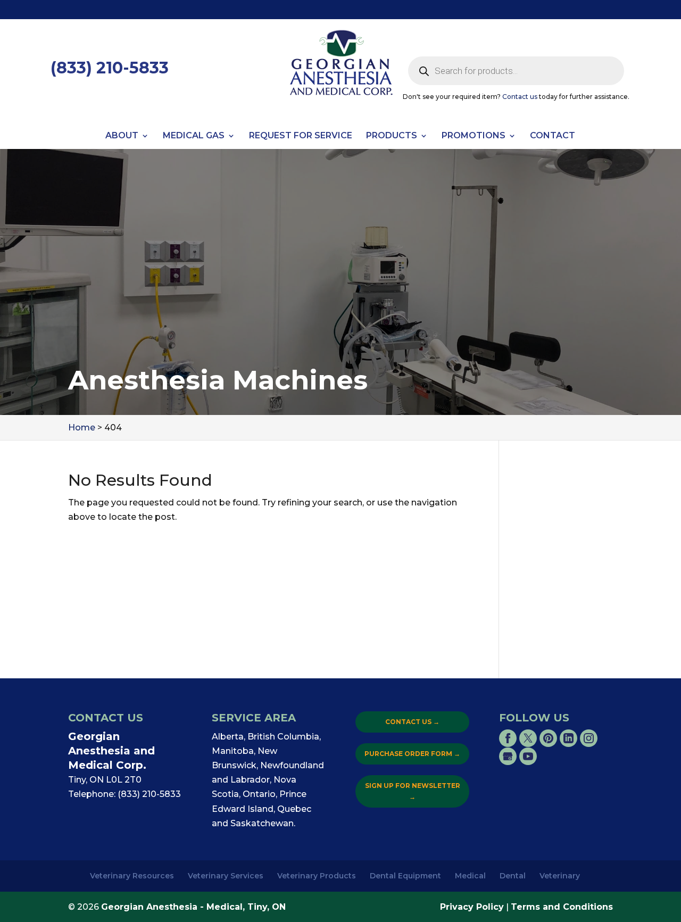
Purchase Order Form (412, 754)
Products (391, 136)
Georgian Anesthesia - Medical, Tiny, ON (193, 907)
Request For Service (300, 136)
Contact (552, 136)
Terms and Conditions (562, 907)
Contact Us (412, 722)
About (121, 136)
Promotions (473, 136)
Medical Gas (194, 136)
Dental (513, 876)
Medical (470, 876)
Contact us (519, 97)
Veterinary (559, 876)
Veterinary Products (316, 876)
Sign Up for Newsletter (412, 791)
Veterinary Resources (132, 876)
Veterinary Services (225, 876)
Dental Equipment (405, 876)
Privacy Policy (472, 907)
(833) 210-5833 (110, 68)
